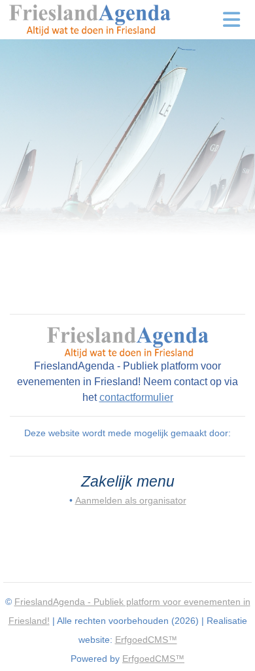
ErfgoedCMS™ (146, 639)
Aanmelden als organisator (130, 500)
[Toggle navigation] (231, 20)
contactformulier (136, 397)
